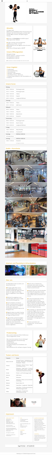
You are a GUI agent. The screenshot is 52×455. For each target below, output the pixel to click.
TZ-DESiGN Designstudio (24, 420)
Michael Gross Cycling (24, 425)
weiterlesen (36, 440)
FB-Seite (9, 46)
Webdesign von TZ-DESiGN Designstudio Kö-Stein (26, 453)
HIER (23, 48)
